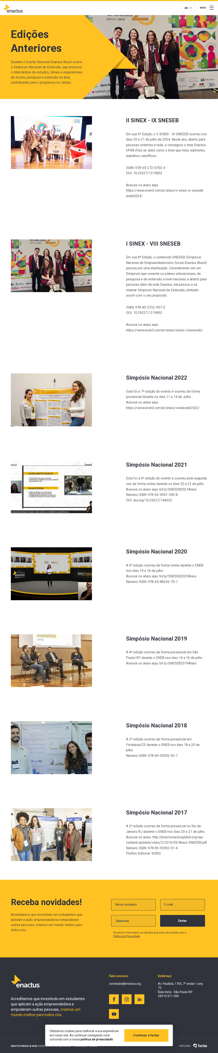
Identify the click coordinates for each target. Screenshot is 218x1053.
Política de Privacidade (126, 936)
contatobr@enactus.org (125, 983)
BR (186, 8)
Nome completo (126, 904)
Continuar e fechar (146, 1035)
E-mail (168, 904)
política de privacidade (96, 1039)
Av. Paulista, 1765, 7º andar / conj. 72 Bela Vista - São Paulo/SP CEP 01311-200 (180, 990)
